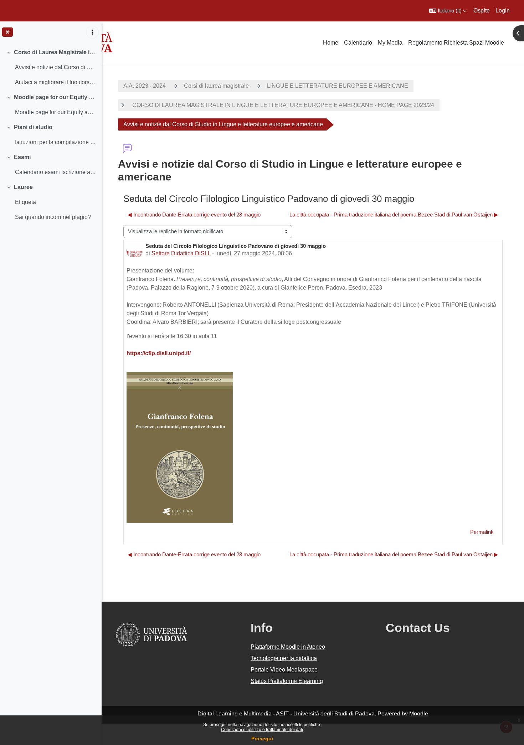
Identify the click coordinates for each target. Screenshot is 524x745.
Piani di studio (33, 127)
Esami (22, 157)
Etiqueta (25, 202)
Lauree (23, 187)
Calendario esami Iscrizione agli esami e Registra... (55, 172)
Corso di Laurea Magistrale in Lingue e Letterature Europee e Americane (55, 52)
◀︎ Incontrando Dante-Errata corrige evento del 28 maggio (194, 214)
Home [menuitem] (330, 43)
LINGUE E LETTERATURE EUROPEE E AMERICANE (337, 86)
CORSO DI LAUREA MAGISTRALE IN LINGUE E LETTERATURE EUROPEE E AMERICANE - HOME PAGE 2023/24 (282, 105)
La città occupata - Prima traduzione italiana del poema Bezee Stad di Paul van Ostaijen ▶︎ (393, 214)
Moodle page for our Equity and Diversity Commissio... (55, 112)
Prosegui (262, 738)
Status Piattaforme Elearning (287, 681)
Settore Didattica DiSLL (181, 253)
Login (502, 10)
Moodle (418, 714)
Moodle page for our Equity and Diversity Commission (55, 97)
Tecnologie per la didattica (284, 658)
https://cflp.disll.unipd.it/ (159, 353)
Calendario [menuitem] (358, 43)
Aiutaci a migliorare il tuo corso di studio (55, 82)
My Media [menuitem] (390, 43)
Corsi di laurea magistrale (216, 86)
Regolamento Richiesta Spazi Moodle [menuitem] (456, 43)
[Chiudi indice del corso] (7, 32)
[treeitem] (50, 67)
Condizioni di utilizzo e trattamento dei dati (262, 729)
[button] (448, 10)
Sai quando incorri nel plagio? (53, 217)
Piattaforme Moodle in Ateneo (288, 647)
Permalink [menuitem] (482, 532)
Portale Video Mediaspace (284, 670)
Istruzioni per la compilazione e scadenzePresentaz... (55, 142)
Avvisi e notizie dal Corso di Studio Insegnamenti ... (55, 67)
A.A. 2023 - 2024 (144, 86)
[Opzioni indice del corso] (92, 32)
